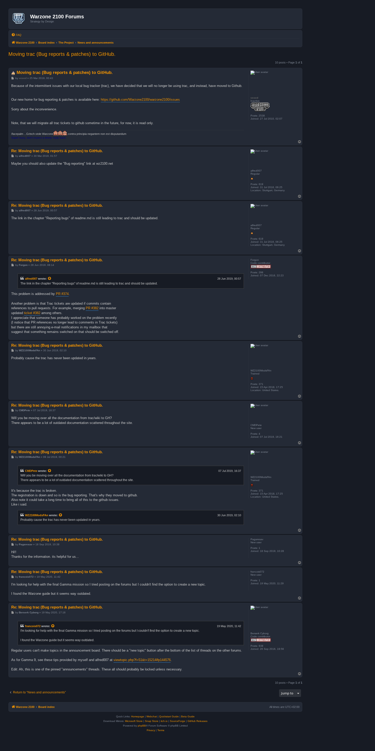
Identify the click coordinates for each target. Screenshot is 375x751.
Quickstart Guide (169, 716)
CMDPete (31, 470)
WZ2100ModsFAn (36, 515)
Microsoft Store (134, 721)
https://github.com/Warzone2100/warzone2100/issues (140, 99)
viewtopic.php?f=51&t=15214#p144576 (142, 660)
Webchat (151, 716)
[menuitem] (16, 35)
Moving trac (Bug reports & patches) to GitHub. (62, 54)
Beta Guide (188, 716)
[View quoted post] (49, 278)
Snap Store (151, 721)
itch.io (164, 721)
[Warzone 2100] (20, 18)
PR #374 (62, 294)
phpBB (142, 725)
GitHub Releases (197, 721)
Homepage (137, 716)
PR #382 (92, 308)
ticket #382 (32, 313)
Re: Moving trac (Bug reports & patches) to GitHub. (57, 151)
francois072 (33, 626)
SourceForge (177, 721)
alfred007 (31, 278)
